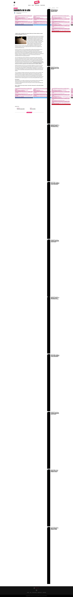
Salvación (33, 5)
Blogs (30, 592)
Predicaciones (44, 592)
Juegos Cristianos (37, 5)
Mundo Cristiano (40, 592)
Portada (28, 592)
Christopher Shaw (19, 13)
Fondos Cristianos (42, 5)
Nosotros (29, 5)
